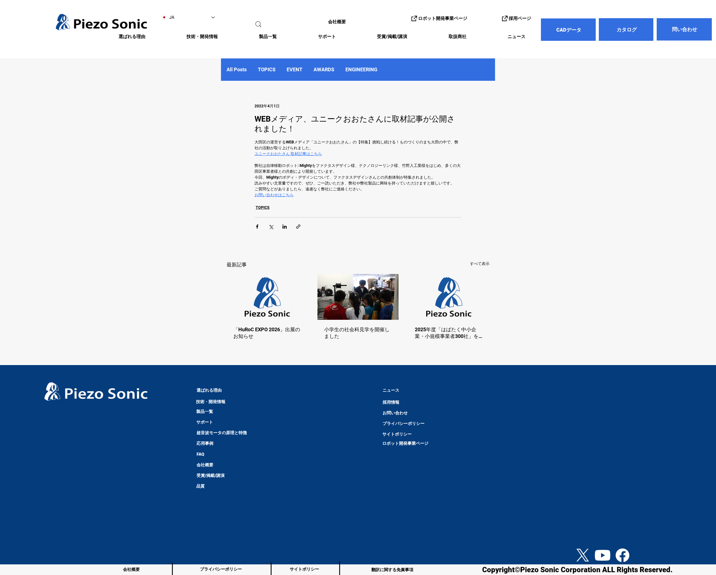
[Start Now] (15, 523)
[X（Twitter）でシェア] (271, 226)
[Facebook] (622, 555)
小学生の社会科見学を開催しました (357, 332)
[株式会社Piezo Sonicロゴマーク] (448, 297)
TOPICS (266, 69)
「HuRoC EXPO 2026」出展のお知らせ (266, 332)
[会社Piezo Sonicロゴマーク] (267, 297)
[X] (583, 555)
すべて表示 (479, 263)
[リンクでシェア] (298, 226)
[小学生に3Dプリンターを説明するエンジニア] (358, 297)
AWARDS (324, 69)
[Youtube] (602, 555)
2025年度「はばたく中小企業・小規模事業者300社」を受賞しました (447, 333)
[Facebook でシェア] (257, 226)
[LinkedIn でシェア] (284, 226)
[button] (186, 37)
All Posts (237, 69)
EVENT (294, 69)
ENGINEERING (361, 69)
